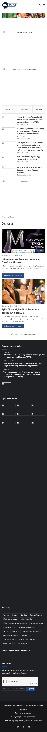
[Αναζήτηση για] (40, 6)
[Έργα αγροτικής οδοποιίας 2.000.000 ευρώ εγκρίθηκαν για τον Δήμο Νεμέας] (23, 512)
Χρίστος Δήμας (22, 643)
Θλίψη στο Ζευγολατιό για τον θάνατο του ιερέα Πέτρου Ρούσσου (29, 169)
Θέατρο (5, 631)
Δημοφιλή (9, 109)
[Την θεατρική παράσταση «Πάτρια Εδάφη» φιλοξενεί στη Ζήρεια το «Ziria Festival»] (9, 426)
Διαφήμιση (28, 713)
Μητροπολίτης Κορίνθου (31, 631)
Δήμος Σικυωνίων (37, 623)
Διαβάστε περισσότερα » (13, 275)
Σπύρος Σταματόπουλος (27, 639)
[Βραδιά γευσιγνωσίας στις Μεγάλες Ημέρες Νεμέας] (38, 417)
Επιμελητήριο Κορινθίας (27, 627)
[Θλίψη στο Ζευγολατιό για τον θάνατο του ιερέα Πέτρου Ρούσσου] (8, 170)
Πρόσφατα (24, 109)
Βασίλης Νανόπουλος (19, 615)
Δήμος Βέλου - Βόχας (10, 619)
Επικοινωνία (37, 721)
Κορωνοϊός (15, 631)
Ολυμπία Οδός (26, 635)
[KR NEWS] (9, 5)
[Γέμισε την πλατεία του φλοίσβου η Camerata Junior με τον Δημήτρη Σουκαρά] (9, 408)
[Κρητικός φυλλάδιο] (23, 15)
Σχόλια (39, 109)
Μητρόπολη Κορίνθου (10, 635)
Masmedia (23, 709)
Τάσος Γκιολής (8, 643)
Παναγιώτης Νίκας (9, 639)
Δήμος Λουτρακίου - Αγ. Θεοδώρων (15, 623)
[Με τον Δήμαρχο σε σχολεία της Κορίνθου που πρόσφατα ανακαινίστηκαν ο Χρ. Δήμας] (23, 408)
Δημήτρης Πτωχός (9, 627)
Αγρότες (6, 615)
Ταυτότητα (19, 713)
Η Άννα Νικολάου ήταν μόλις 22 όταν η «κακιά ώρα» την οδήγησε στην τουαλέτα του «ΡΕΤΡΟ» (30, 119)
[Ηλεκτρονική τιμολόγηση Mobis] (23, 334)
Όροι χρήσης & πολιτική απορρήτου (24, 717)
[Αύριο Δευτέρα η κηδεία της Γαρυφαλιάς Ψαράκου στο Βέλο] (8, 160)
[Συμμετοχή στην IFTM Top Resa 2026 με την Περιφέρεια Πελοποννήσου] (38, 408)
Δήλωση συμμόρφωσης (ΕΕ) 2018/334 (18, 721)
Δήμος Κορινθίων (27, 619)
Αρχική (6, 217)
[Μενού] (44, 6)
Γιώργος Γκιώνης (36, 615)
